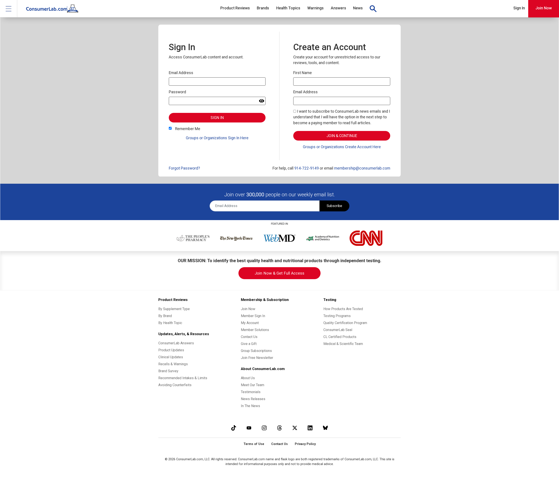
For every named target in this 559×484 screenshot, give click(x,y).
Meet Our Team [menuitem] (252, 385)
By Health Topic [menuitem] (170, 323)
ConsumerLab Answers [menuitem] (176, 343)
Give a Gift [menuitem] (249, 344)
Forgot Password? (184, 168)
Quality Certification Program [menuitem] (345, 323)
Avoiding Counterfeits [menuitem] (175, 385)
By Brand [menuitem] (165, 316)
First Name (302, 73)
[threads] (279, 428)
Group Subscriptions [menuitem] (256, 351)
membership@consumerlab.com (362, 168)
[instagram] (264, 428)
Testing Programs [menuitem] (337, 316)
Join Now (543, 8)
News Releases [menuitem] (253, 399)
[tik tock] (233, 428)
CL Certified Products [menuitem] (339, 337)
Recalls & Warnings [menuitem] (173, 364)
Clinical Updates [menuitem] (170, 357)
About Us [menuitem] (248, 378)
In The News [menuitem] (250, 406)
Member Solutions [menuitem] (255, 330)
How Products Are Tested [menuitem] (343, 309)
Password (177, 92)
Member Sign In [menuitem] (253, 316)
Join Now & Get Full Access (279, 273)
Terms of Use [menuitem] (253, 444)
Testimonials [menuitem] (251, 392)
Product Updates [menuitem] (171, 350)
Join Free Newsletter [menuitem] (257, 358)
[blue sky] (325, 428)
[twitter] (294, 428)
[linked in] (310, 428)
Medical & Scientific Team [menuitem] (343, 344)
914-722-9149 (306, 168)
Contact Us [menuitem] (249, 337)
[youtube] (249, 428)
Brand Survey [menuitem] (168, 371)
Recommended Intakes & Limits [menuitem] (182, 378)
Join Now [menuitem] (248, 309)
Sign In (519, 8)
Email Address (181, 73)
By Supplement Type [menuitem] (174, 309)
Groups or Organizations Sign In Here (217, 138)
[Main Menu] (8, 8)
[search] (373, 8)
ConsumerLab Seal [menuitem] (337, 330)
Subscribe (334, 206)
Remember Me (187, 129)
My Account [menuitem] (250, 323)
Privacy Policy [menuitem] (305, 444)
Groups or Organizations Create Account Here (342, 147)
